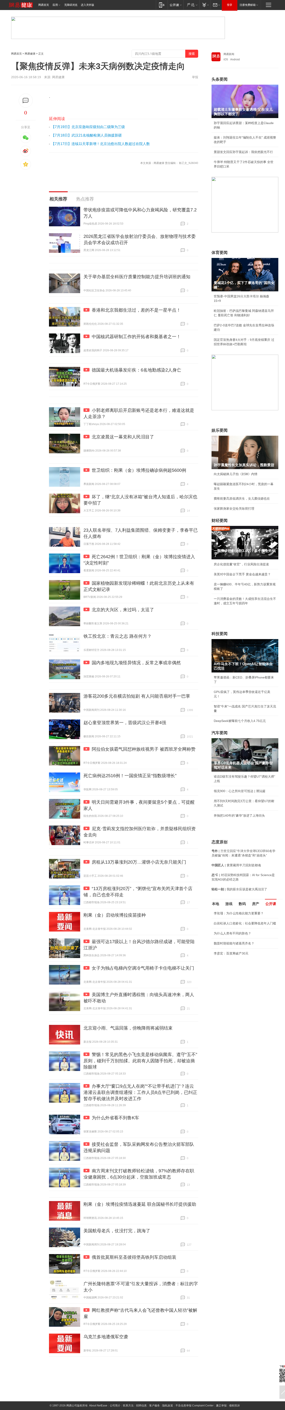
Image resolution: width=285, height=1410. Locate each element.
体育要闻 (220, 252)
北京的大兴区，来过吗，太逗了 (123, 609)
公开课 (270, 904)
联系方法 (128, 1405)
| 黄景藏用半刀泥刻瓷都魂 (236, 865)
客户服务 (154, 1405)
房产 (255, 904)
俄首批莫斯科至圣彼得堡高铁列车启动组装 (134, 1257)
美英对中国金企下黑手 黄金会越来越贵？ (242, 574)
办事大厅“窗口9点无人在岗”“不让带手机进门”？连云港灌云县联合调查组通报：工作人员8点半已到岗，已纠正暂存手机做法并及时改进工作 (140, 1092)
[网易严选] (191, 5)
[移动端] (162, 5)
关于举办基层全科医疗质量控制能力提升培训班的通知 (136, 276)
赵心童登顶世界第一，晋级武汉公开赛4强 (124, 722)
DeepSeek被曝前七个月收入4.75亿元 (240, 721)
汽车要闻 (220, 733)
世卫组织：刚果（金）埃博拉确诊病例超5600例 (139, 470)
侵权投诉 (234, 1405)
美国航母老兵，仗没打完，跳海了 (116, 1230)
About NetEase (98, 1405)
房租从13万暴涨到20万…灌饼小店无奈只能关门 (139, 862)
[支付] (205, 5)
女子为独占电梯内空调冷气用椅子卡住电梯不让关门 (143, 968)
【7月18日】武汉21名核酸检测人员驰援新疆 (86, 135)
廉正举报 (221, 1405)
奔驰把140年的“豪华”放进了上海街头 (239, 815)
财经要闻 (220, 520)
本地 (215, 904)
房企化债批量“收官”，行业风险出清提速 (241, 564)
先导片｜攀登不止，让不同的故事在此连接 (243, 988)
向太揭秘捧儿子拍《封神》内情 (235, 474)
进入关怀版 (87, 4)
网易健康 (30, 53)
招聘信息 (141, 1405)
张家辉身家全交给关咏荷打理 (234, 508)
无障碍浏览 (70, 4)
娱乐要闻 (220, 430)
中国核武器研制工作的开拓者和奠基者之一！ (136, 336)
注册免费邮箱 (248, 4)
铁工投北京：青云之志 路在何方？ (117, 636)
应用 (55, 4)
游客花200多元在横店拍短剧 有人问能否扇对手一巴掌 (136, 696)
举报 (195, 77)
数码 (242, 904)
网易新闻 (229, 54)
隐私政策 (167, 1405)
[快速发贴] (26, 101)
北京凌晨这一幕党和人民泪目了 (123, 436)
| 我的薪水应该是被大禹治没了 (239, 889)
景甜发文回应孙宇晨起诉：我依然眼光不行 (243, 152)
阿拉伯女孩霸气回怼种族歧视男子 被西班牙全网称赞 (143, 749)
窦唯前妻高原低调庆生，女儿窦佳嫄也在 (242, 498)
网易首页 (43, 4)
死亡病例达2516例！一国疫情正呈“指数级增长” (130, 775)
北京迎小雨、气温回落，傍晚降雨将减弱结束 (128, 1028)
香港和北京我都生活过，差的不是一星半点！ (136, 310)
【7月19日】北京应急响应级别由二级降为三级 (88, 127)
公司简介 (115, 1405)
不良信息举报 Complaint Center (194, 1405)
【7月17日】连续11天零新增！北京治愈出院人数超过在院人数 (100, 144)
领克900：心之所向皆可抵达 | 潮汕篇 (239, 791)
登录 (229, 4)
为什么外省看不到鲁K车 (115, 1117)
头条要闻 (220, 79)
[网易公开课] (175, 5)
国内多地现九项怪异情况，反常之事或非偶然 (136, 662)
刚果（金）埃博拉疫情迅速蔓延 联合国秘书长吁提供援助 (139, 1204)
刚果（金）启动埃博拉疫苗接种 (114, 915)
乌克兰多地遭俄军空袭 (105, 1336)
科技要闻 (220, 633)
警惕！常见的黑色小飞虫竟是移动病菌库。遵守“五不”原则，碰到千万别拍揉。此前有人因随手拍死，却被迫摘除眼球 (140, 1060)
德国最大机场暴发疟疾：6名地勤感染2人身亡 (136, 370)
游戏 (228, 904)
